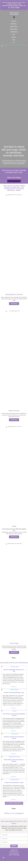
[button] (14, 181)
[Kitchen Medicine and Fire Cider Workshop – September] (14, 756)
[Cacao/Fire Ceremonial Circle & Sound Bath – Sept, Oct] (14, 733)
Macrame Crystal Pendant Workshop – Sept (14, 692)
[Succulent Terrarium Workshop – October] (14, 779)
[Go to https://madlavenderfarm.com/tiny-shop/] (14, 5)
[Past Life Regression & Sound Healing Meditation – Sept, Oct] (14, 711)
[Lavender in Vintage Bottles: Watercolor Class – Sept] (14, 666)
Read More (14, 686)
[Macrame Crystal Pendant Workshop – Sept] (14, 689)
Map (18, 854)
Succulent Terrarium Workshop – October (14, 782)
